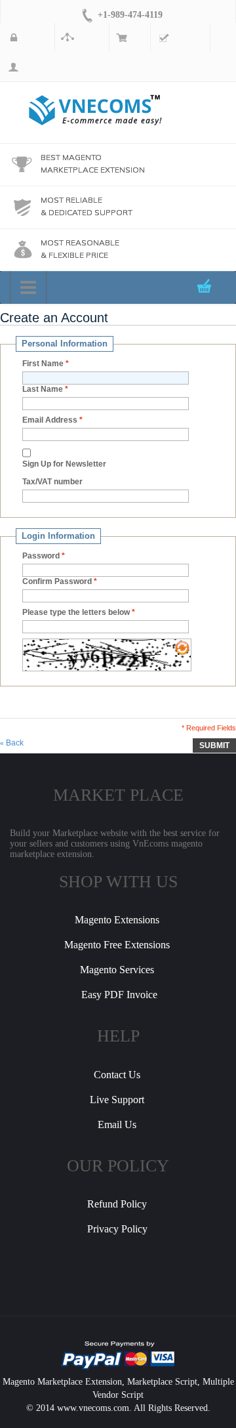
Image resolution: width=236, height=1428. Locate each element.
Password (41, 555)
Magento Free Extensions (117, 944)
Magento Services (117, 969)
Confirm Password (57, 581)
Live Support (117, 1099)
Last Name (42, 389)
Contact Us (117, 1074)
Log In (11, 67)
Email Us (117, 1124)
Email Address (49, 420)
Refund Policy (117, 1203)
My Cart (121, 37)
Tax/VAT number (52, 481)
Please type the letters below (76, 612)
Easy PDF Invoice (119, 994)
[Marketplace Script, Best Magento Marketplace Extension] (96, 110)
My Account (18, 37)
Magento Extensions (117, 919)
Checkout (171, 37)
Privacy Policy (117, 1228)
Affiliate (73, 37)
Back (12, 742)
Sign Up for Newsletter (64, 464)
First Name (43, 363)
